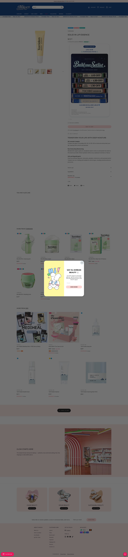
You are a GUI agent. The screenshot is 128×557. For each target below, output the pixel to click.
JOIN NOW (74, 287)
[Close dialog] (82, 262)
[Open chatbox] (125, 554)
